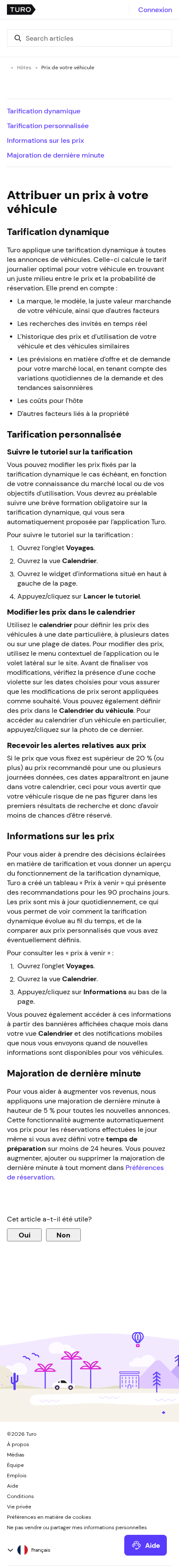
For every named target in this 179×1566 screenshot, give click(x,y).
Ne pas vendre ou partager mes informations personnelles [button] (77, 1527)
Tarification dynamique (43, 111)
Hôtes (24, 67)
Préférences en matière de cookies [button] (49, 1517)
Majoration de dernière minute (55, 155)
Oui (24, 1235)
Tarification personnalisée (48, 125)
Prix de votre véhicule (67, 67)
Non (63, 1235)
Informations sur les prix (45, 140)
